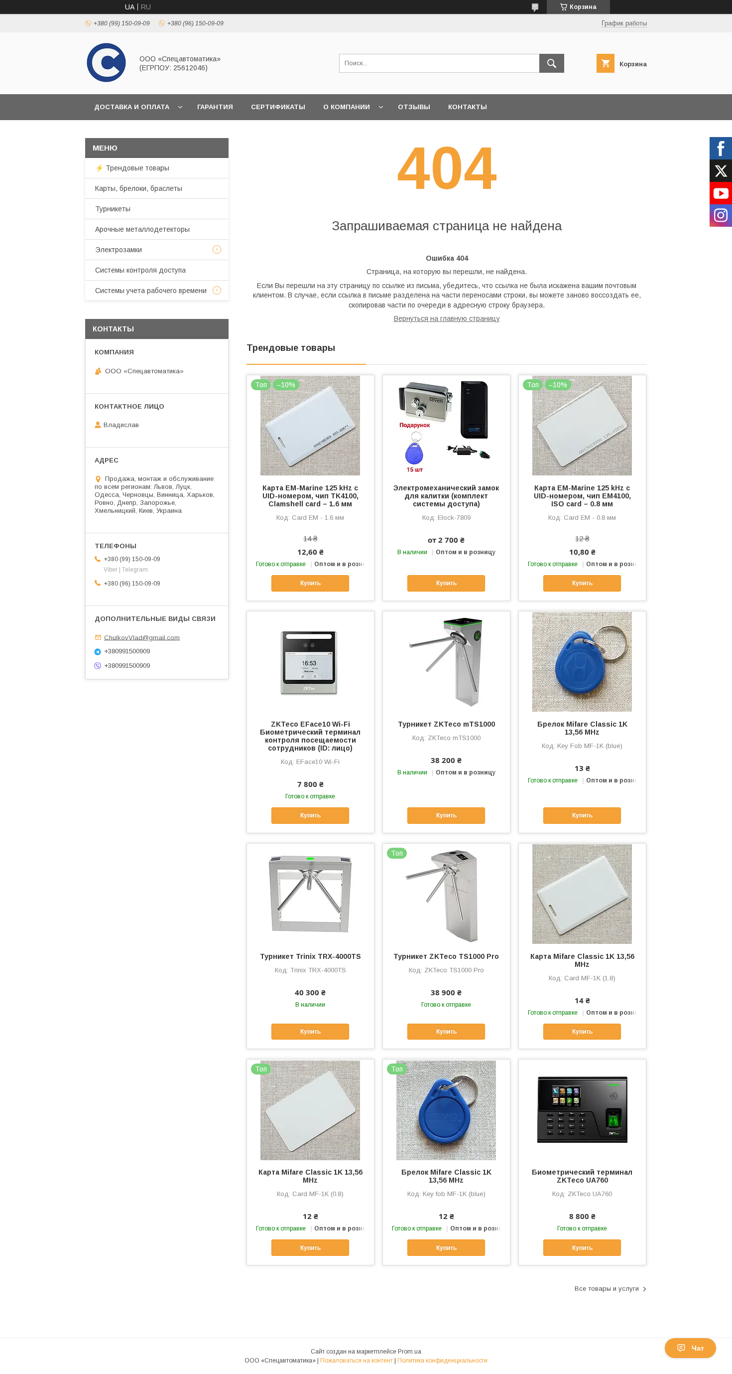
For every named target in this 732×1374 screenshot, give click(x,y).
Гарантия (215, 107)
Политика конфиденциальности (442, 1360)
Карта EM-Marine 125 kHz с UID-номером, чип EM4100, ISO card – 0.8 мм (582, 496)
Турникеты (112, 209)
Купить (310, 583)
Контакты (467, 107)
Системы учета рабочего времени (151, 291)
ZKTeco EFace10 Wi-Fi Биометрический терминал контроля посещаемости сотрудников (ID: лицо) (310, 736)
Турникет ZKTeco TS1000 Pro (446, 956)
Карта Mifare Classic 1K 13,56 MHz (582, 960)
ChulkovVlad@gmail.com (142, 637)
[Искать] (551, 63)
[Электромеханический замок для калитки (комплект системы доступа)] (446, 425)
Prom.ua (409, 1351)
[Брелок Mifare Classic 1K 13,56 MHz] (582, 661)
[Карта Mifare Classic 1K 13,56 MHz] (582, 893)
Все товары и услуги (607, 1288)
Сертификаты (278, 107)
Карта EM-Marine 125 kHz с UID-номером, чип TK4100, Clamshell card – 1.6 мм (310, 496)
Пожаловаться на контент (356, 1360)
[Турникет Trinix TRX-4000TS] (310, 893)
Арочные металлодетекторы (142, 229)
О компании (346, 107)
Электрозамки (118, 250)
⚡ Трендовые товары (132, 168)
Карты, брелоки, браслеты (138, 188)
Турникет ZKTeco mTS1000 (446, 724)
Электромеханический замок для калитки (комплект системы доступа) (446, 496)
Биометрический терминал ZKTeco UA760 (582, 1176)
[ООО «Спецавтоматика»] (106, 81)
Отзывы (414, 107)
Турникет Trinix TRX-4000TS (310, 956)
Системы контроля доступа (140, 270)
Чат (698, 1348)
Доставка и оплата (131, 107)
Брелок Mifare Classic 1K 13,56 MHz (582, 728)
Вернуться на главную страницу (447, 318)
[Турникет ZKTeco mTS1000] (446, 661)
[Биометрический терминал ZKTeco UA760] (582, 1109)
